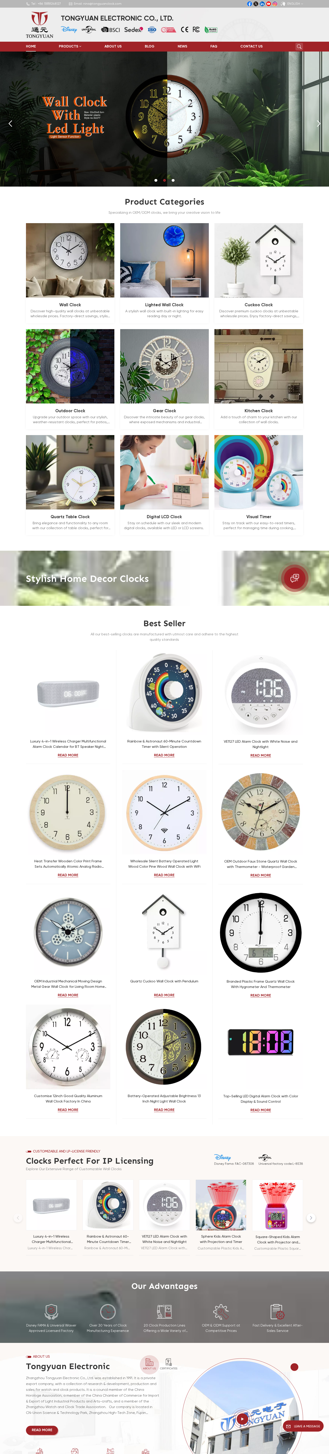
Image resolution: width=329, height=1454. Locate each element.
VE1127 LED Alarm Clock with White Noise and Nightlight (260, 744)
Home (31, 46)
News (182, 46)
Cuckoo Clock (259, 305)
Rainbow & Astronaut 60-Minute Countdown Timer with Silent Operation (164, 744)
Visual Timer (258, 517)
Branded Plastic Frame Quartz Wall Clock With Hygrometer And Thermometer (261, 984)
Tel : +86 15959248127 (46, 3)
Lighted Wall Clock (164, 305)
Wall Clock (70, 305)
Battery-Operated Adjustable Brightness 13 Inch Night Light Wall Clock (164, 1098)
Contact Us (251, 46)
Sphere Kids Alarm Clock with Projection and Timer (221, 1239)
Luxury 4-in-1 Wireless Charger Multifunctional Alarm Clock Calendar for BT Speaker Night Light (68, 745)
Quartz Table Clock (70, 517)
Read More (68, 755)
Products (68, 46)
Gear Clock (164, 411)
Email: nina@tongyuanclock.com (98, 3)
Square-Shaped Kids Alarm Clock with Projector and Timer (278, 1240)
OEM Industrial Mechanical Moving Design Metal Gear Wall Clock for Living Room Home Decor (68, 985)
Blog (149, 46)
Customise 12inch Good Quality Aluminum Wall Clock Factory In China (68, 1098)
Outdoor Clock (70, 411)
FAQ (213, 46)
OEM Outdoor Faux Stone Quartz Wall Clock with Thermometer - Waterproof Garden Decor (260, 865)
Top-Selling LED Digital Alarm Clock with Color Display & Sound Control (260, 1099)
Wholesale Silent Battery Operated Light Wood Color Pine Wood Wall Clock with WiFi (164, 864)
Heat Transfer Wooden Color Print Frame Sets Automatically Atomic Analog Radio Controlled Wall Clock (68, 864)
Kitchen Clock (259, 411)
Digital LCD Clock (164, 517)
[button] (155, 180)
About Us (113, 46)
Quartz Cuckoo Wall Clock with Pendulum (164, 981)
